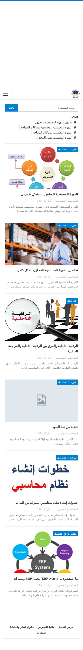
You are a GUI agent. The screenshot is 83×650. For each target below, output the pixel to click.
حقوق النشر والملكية (22, 627)
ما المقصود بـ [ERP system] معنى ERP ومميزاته (45, 578)
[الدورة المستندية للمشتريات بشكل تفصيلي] (41, 168)
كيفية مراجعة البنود (65, 427)
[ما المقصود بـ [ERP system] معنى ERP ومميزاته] (41, 552)
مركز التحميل (65, 627)
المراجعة (71, 301)
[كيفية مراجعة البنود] (41, 401)
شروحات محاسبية (66, 458)
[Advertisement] (41, 44)
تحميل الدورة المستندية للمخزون (53, 122)
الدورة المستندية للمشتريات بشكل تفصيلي (49, 194)
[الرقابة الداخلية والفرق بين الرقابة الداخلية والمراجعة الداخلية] (41, 319)
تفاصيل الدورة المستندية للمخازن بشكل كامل (47, 270)
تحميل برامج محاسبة (65, 533)
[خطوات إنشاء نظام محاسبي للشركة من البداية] (41, 476)
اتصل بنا (41, 632)
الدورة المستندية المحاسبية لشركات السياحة (46, 127)
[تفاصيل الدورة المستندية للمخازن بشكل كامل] (41, 244)
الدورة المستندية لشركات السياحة (52, 132)
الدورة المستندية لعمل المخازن (54, 137)
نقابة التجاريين (46, 627)
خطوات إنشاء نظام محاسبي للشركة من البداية (47, 502)
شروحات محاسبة (67, 149)
